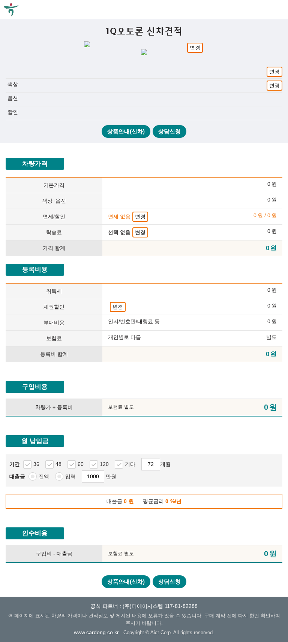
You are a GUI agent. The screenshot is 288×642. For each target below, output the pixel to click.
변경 (195, 48)
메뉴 (278, 9)
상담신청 (169, 131)
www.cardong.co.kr (96, 632)
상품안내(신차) (126, 131)
